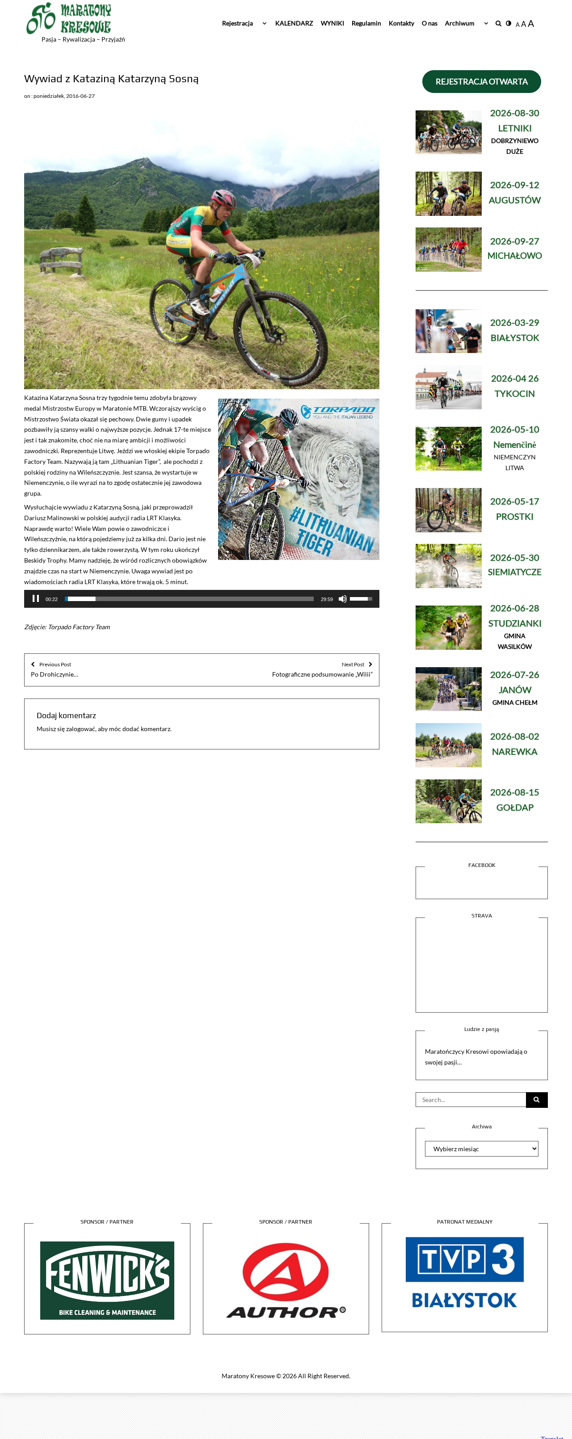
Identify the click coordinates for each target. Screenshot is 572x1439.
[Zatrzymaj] (35, 598)
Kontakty (401, 23)
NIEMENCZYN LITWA (514, 448)
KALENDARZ (294, 23)
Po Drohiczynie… (54, 669)
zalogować (80, 728)
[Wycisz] (342, 598)
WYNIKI (332, 23)
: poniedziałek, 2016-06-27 (63, 96)
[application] (201, 599)
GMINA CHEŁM (514, 689)
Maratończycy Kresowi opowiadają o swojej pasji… (476, 1057)
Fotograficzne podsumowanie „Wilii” (322, 669)
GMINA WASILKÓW (515, 627)
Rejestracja (237, 23)
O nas (429, 23)
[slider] (189, 599)
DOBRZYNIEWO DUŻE (514, 132)
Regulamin (366, 23)
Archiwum (460, 23)
